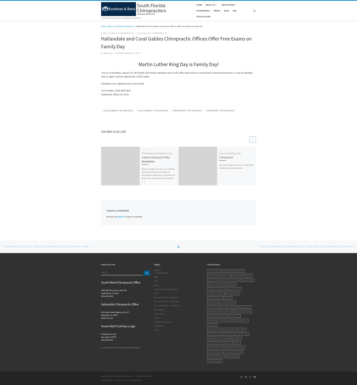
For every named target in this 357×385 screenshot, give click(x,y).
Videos (157, 330)
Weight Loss (214, 361)
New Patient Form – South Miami (166, 305)
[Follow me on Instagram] (250, 377)
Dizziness (226, 311)
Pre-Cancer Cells (217, 347)
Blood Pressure (230, 280)
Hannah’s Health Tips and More (166, 289)
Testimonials (159, 326)
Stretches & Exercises (162, 322)
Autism (247, 275)
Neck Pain (213, 343)
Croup (232, 307)
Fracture (235, 316)
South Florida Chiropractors (120, 376)
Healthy (212, 325)
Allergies (228, 271)
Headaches (241, 320)
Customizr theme (135, 380)
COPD (228, 298)
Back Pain (213, 280)
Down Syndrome (242, 311)
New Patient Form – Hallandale (166, 297)
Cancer (231, 284)
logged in (121, 216)
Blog (110, 26)
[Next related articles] (253, 140)
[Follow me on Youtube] (254, 377)
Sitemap (157, 318)
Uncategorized (215, 356)
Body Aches (247, 280)
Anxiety (239, 271)
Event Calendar (162, 273)
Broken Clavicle (216, 284)
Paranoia (226, 343)
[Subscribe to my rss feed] (242, 377)
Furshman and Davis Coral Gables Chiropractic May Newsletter (157, 157)
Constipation (214, 298)
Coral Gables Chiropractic (123, 26)
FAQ (155, 281)
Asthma (236, 275)
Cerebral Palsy (215, 293)
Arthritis (225, 275)
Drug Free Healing (217, 316)
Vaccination (232, 356)
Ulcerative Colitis (233, 352)
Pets (237, 343)
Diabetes (212, 311)
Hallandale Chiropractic (220, 320)
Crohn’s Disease (216, 307)
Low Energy (242, 334)
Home (103, 26)
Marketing (108, 53)
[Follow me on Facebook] (246, 377)
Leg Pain (228, 334)
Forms (156, 285)
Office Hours (159, 314)
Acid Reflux (214, 271)
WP (111, 380)
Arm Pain (213, 275)
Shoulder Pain (236, 347)
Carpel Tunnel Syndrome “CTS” (224, 289)
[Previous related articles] (246, 140)
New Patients (159, 310)
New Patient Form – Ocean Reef (166, 301)
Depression (244, 307)
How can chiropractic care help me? (226, 329)
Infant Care (214, 334)
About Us (157, 270)
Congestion (232, 293)
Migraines (236, 339)
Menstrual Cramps (217, 339)
